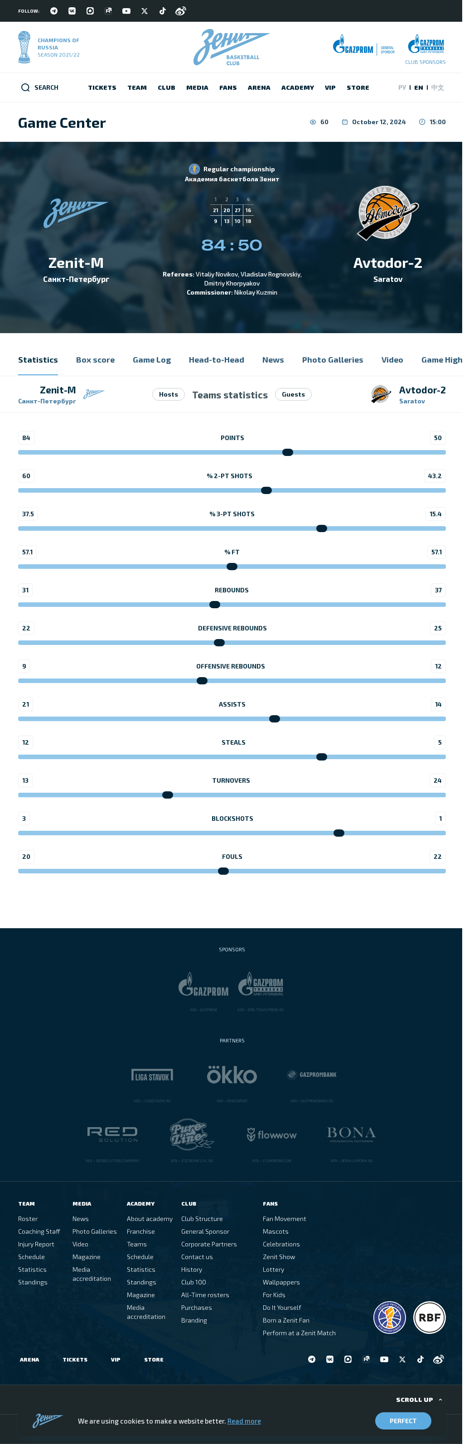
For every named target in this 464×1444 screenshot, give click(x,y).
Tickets (75, 1359)
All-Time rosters (205, 1295)
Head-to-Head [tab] (216, 359)
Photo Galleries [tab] (332, 359)
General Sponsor (205, 1231)
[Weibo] (181, 11)
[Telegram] (54, 11)
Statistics (32, 1269)
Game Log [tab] (152, 359)
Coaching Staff (39, 1231)
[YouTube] (126, 11)
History (191, 1269)
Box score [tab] (95, 359)
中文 (437, 87)
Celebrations (281, 1244)
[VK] (72, 11)
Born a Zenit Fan (286, 1320)
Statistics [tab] (38, 359)
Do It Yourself (282, 1307)
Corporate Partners (209, 1244)
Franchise (141, 1231)
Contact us (197, 1256)
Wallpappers (281, 1282)
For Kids (274, 1295)
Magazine (86, 1256)
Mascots (276, 1231)
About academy (150, 1218)
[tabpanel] (232, 634)
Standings (33, 1282)
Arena (29, 1359)
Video (80, 1244)
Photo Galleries (94, 1231)
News (80, 1218)
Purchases (196, 1307)
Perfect (403, 1421)
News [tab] (273, 359)
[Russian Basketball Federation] (429, 1317)
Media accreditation (91, 1273)
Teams (137, 1244)
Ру (402, 87)
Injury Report (36, 1244)
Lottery (273, 1269)
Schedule (31, 1256)
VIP (116, 1359)
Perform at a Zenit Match (299, 1333)
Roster (28, 1218)
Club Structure (202, 1218)
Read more (244, 1421)
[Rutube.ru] (108, 11)
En (418, 87)
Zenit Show (279, 1256)
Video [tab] (392, 359)
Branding (194, 1320)
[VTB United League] (389, 1317)
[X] (144, 11)
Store (154, 1359)
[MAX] (90, 11)
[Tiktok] (162, 11)
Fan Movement (284, 1218)
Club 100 (193, 1282)
